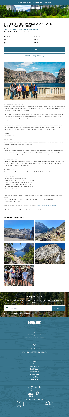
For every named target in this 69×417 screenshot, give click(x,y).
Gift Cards (34, 380)
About (34, 361)
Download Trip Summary (34, 56)
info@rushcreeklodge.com (34, 352)
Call (67, 10)
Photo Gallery (34, 366)
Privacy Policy (34, 374)
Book (66, 7)
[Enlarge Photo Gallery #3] (50, 253)
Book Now (34, 50)
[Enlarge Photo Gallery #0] (19, 230)
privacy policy (27, 313)
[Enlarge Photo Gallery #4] (19, 275)
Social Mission (34, 369)
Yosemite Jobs (34, 372)
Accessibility (34, 377)
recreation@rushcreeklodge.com (46, 205)
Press (34, 364)
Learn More (48, 2)
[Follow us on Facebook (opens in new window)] (28, 387)
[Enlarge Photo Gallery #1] (50, 230)
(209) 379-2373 (34, 348)
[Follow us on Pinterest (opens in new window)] (40, 387)
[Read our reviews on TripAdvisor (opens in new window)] (35, 387)
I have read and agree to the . (18, 313)
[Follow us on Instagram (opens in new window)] (32, 387)
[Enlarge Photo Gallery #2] (19, 253)
